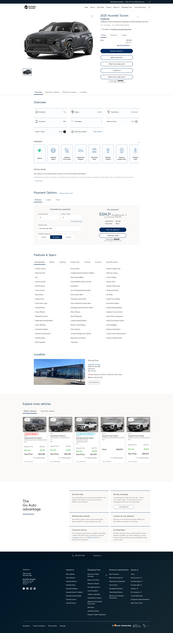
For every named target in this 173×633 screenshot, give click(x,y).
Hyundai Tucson (71, 599)
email (76, 537)
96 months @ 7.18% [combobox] (45, 228)
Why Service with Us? (116, 578)
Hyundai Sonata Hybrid (73, 596)
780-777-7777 (92, 537)
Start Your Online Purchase (93, 575)
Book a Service (114, 574)
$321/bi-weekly (40, 458)
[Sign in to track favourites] (138, 17)
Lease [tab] (124, 35)
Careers (133, 588)
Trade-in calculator (94, 594)
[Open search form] (149, 7)
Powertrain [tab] (74, 262)
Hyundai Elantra (71, 581)
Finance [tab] (113, 35)
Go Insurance (135, 592)
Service (92, 7)
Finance (108, 7)
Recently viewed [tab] (47, 411)
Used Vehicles (70, 578)
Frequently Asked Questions (140, 599)
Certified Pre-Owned (94, 598)
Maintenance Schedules (117, 581)
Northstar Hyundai (94, 364)
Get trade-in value (76, 221)
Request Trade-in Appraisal (97, 614)
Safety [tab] (52, 262)
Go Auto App (135, 585)
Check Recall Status (115, 592)
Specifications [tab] (112, 262)
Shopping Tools (127, 7)
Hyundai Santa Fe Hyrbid (74, 592)
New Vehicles (70, 574)
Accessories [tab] (40, 262)
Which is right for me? (66, 193)
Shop (86, 7)
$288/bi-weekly (92, 458)
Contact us (26, 569)
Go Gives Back (135, 581)
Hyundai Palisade (71, 588)
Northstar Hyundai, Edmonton (121, 29)
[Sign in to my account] (149, 2)
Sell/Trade (100, 7)
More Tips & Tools (137, 603)
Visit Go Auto (135, 578)
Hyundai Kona (70, 585)
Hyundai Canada (93, 611)
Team (133, 574)
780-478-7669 (27, 575)
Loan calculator (93, 591)
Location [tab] (83, 92)
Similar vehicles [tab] (30, 411)
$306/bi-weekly (66, 458)
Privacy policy (52, 626)
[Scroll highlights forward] (138, 142)
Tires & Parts (113, 585)
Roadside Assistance (116, 588)
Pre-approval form (94, 587)
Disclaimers (26, 626)
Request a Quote (93, 583)
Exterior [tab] (98, 262)
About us (116, 7)
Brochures (91, 607)
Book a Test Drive (93, 580)
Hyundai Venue (71, 603)
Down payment (43, 214)
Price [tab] (103, 35)
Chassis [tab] (87, 262)
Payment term (42, 225)
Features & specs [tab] (69, 92)
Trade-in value (65, 214)
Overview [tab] (38, 92)
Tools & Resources (140, 7)
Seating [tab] (62, 262)
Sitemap (62, 626)
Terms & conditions (39, 626)
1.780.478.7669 (98, 377)
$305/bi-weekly (118, 458)
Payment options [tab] (52, 92)
